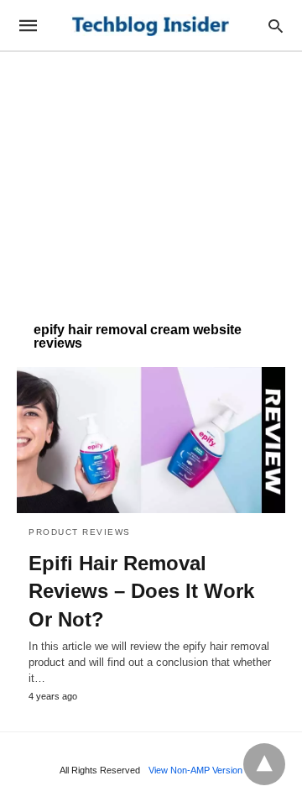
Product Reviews (80, 532)
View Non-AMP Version (195, 770)
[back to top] (264, 764)
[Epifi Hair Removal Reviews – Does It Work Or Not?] (151, 440)
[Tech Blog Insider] (150, 25)
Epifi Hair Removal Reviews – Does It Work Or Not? (141, 591)
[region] (151, 178)
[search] (275, 25)
